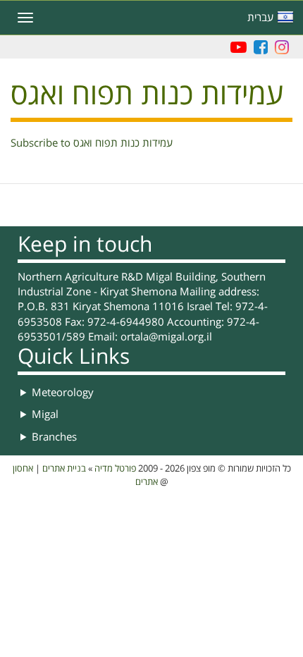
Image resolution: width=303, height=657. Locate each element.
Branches (54, 437)
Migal (45, 414)
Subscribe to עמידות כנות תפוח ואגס (92, 143)
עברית (260, 17)
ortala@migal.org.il (166, 337)
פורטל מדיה (115, 468)
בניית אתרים (64, 468)
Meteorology (63, 392)
